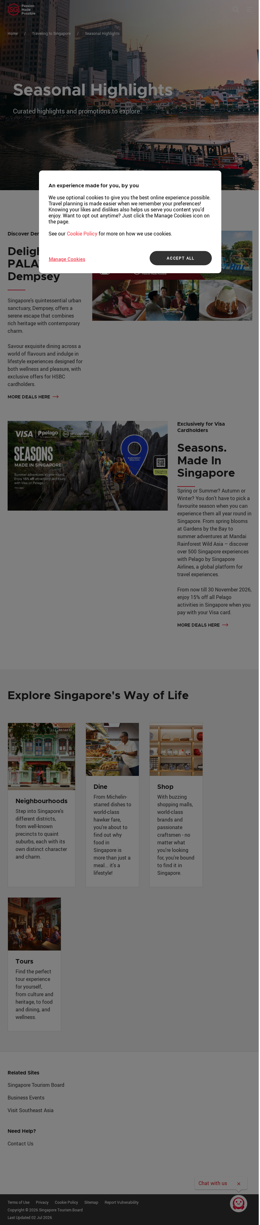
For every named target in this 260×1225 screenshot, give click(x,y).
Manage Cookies (67, 259)
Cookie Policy (82, 233)
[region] (130, 222)
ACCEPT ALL (180, 258)
